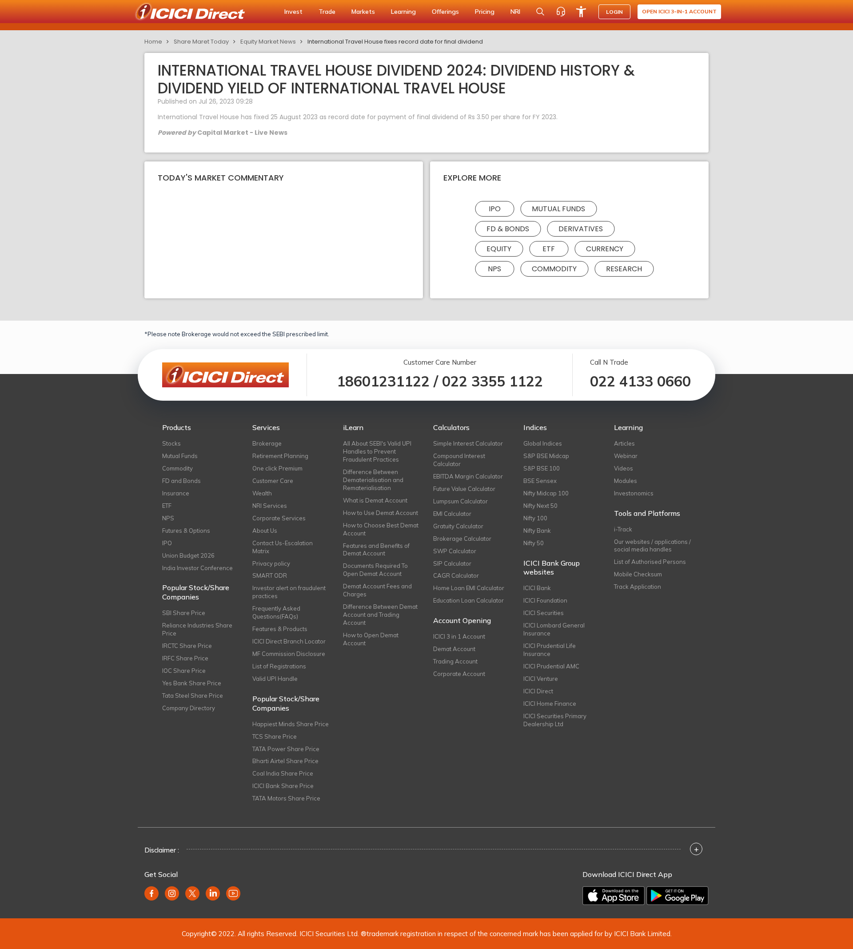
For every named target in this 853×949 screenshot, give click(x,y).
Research (624, 269)
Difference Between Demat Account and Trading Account (380, 614)
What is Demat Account (375, 500)
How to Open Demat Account (371, 639)
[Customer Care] (560, 11)
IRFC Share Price (185, 658)
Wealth (262, 493)
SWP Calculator (454, 551)
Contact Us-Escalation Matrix (282, 547)
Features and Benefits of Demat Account (376, 549)
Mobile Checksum (638, 574)
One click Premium (277, 468)
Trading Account (455, 661)
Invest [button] (293, 12)
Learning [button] (403, 12)
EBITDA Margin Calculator (468, 476)
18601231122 (383, 381)
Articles (624, 443)
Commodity (554, 269)
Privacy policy (271, 563)
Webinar (626, 455)
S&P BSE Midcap (546, 455)
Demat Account (454, 648)
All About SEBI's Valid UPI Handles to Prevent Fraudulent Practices (377, 451)
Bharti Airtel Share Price (285, 760)
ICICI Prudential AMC (551, 666)
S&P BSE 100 (541, 468)
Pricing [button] (484, 12)
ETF (548, 249)
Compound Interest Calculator (459, 459)
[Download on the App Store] (613, 895)
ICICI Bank (537, 587)
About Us (264, 530)
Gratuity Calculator (458, 526)
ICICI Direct (538, 691)
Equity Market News (268, 41)
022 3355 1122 (492, 381)
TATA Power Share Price (285, 748)
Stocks (171, 443)
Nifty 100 (535, 518)
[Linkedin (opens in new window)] (213, 893)
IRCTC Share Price (187, 645)
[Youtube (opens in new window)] (233, 893)
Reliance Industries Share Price (197, 629)
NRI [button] (515, 12)
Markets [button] (363, 12)
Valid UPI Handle (275, 678)
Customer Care (272, 480)
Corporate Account (459, 673)
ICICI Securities (543, 612)
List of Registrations (279, 666)
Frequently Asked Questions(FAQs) (276, 612)
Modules (625, 480)
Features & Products (279, 628)
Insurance (175, 493)
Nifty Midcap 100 (546, 493)
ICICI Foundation (545, 600)
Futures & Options (186, 530)
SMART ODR (269, 575)
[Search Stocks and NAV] (540, 11)
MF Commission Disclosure (288, 653)
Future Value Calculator (464, 488)
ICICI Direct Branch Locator (289, 641)
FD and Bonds (181, 480)
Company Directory (188, 708)
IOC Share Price (184, 670)
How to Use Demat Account (380, 512)
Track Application (637, 586)
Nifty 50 (533, 543)
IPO (495, 209)
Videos (623, 468)
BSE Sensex (540, 480)
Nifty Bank (537, 530)
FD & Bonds (507, 229)
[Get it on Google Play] (677, 895)
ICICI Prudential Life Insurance (549, 649)
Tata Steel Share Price (192, 695)
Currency (604, 249)
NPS (494, 269)
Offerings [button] (445, 12)
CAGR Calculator (456, 575)
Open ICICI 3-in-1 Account (679, 11)
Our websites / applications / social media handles (652, 545)
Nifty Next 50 (540, 505)
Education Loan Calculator (468, 600)
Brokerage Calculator (462, 538)
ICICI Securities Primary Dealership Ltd (554, 720)
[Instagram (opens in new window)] (172, 893)
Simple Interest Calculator (468, 443)
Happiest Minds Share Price (290, 724)
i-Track (623, 529)
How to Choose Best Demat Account (381, 529)
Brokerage (267, 443)
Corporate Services (279, 518)
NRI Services (269, 505)
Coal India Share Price (282, 773)
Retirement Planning (280, 455)
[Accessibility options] (581, 11)
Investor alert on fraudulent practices (289, 591)
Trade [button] (327, 12)
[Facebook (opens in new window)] (151, 893)
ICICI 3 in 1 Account (459, 636)
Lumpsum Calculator (460, 501)
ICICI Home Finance (549, 703)
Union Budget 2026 (188, 555)
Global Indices (542, 443)
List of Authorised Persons (650, 561)
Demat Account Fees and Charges (377, 590)
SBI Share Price (183, 612)
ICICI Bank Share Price (283, 785)
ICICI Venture (540, 678)
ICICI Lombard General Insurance (554, 629)
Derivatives (580, 229)
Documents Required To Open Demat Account (375, 569)
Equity (498, 249)
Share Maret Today (201, 41)
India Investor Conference (197, 567)
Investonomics (634, 493)
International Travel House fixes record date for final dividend (395, 41)
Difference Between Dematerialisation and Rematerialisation (373, 479)
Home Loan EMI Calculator (468, 587)
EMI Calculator (452, 513)
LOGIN (614, 11)
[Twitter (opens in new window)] (192, 893)
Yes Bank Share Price (191, 683)
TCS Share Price (274, 736)
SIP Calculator (452, 563)
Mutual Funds (558, 209)
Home (153, 41)
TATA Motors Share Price (286, 798)
